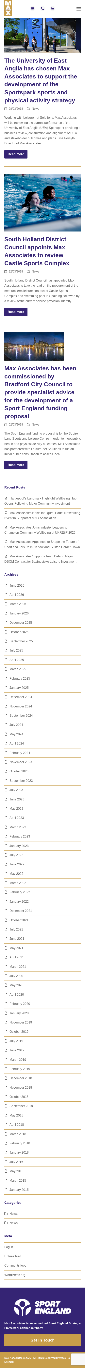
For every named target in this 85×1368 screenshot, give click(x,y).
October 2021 (18, 920)
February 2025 (19, 678)
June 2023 (16, 799)
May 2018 (16, 1115)
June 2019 (16, 1050)
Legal (71, 1358)
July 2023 (16, 790)
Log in (8, 1247)
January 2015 (19, 1189)
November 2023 (20, 762)
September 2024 (21, 715)
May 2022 (16, 873)
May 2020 (16, 985)
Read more (16, 154)
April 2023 (16, 817)
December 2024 (20, 697)
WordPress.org (14, 1275)
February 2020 (19, 1003)
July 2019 (16, 1041)
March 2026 (17, 604)
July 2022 (16, 855)
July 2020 (16, 976)
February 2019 (19, 1069)
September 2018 (21, 1106)
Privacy (61, 1358)
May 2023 (16, 808)
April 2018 (16, 1124)
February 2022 (19, 892)
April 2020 (16, 994)
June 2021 (16, 938)
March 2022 (17, 883)
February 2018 (19, 1143)
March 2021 (17, 966)
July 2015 (16, 1162)
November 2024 (20, 706)
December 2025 (20, 622)
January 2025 (19, 687)
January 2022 (19, 901)
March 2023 (17, 827)
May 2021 (16, 948)
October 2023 (18, 771)
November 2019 (20, 1022)
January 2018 (19, 1152)
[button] (78, 9)
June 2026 (16, 585)
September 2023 (21, 780)
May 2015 (16, 1171)
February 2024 (19, 753)
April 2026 (16, 594)
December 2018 (20, 1078)
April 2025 (16, 660)
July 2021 (16, 929)
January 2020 (19, 1013)
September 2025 (21, 641)
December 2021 (20, 910)
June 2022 (16, 864)
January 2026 (19, 613)
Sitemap (9, 1362)
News (35, 108)
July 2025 (16, 650)
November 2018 (20, 1087)
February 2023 (19, 836)
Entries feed (12, 1256)
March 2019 (17, 1059)
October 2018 (18, 1096)
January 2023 (19, 846)
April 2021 (16, 957)
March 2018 (17, 1134)
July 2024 (16, 724)
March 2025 (17, 669)
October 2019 (18, 1031)
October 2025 (18, 632)
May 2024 (16, 734)
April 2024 (16, 743)
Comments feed (15, 1265)
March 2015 (17, 1180)
